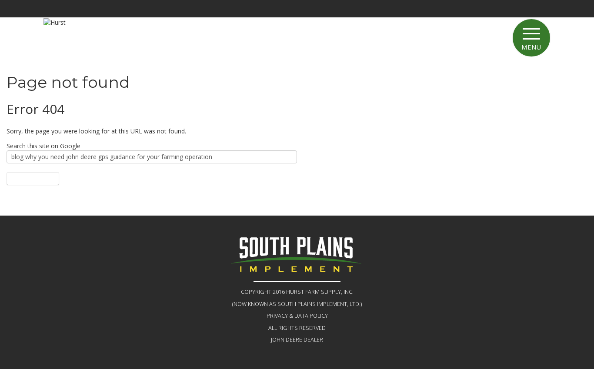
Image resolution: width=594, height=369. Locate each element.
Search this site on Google (43, 146)
